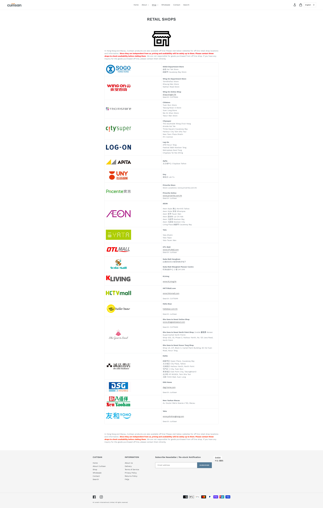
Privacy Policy (131, 473)
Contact (96, 476)
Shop (95, 469)
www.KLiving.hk (169, 281)
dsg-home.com (169, 387)
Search (96, 479)
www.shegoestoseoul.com (174, 322)
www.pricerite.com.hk (172, 196)
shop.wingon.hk (169, 94)
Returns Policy (131, 476)
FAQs (127, 479)
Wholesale (97, 473)
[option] (219, 460)
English (308, 5)
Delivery (128, 466)
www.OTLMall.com (171, 250)
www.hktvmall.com (171, 293)
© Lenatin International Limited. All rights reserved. (110, 502)
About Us (129, 463)
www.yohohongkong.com (173, 416)
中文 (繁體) (219, 461)
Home (95, 463)
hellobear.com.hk (170, 309)
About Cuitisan (99, 466)
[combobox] (310, 4)
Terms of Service (132, 469)
